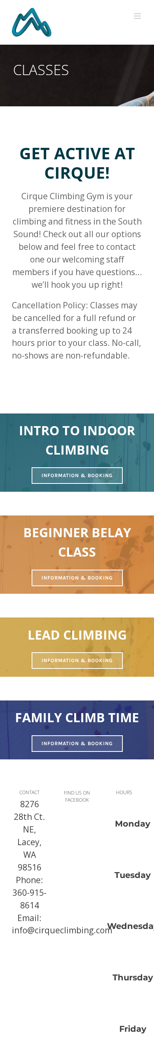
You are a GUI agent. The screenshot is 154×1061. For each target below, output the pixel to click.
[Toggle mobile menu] (138, 16)
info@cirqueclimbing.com (62, 930)
